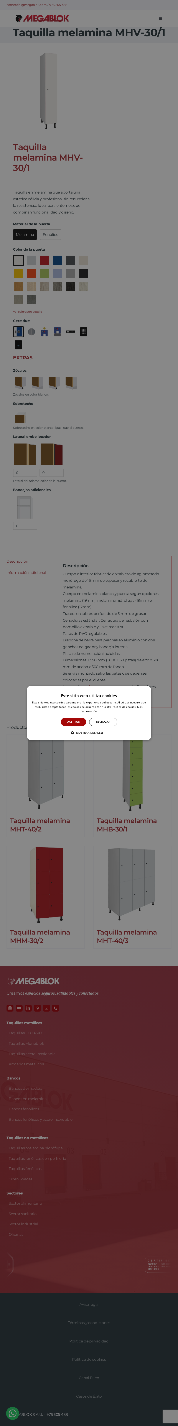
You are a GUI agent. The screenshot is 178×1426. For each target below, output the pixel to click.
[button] (89, 733)
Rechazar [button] (103, 722)
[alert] (89, 713)
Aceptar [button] (73, 722)
